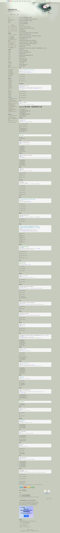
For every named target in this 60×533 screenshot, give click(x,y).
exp (19, 26)
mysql (9, 56)
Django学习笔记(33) (10, 69)
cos (19, 22)
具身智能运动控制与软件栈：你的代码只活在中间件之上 (28, 521)
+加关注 (20, 492)
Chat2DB (29, 1)
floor (19, 32)
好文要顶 (21, 487)
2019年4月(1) (10, 84)
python (22, 483)
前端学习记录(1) (10, 92)
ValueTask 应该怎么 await (23, 525)
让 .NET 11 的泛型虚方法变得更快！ (25, 522)
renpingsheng (12, 9)
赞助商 (25, 1)
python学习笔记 (23, 481)
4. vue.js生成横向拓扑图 (11, 38)
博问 (20, 1)
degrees (20, 23)
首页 (14, 14)
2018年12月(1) (10, 86)
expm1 (20, 28)
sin (19, 61)
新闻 (17, 1)
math (24, 483)
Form (9, 59)
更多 (8, 60)
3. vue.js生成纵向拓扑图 (11, 37)
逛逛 (31, 500)
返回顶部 (50, 498)
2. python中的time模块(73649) (12, 100)
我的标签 (9, 49)
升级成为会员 (47, 493)
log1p (20, 52)
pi (19, 56)
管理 (17, 14)
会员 (12, 1)
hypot (20, 40)
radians (20, 59)
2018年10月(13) (10, 87)
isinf (19, 43)
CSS (9, 55)
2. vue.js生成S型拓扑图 (11, 36)
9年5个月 (11, 20)
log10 (20, 50)
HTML (9, 52)
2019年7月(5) (10, 82)
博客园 (11, 14)
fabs (19, 29)
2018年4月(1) (10, 95)
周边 (15, 1)
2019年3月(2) (10, 85)
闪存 (22, 1)
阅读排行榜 (9, 97)
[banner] (9, 1)
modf (19, 55)
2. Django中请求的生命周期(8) (12, 117)
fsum (19, 37)
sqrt (19, 62)
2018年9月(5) (10, 88)
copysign (20, 20)
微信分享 (32, 487)
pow (19, 58)
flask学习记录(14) (10, 70)
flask (9, 54)
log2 (19, 53)
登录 (29, 500)
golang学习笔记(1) (10, 71)
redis (9, 53)
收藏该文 (28, 487)
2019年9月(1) (10, 81)
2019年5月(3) (10, 83)
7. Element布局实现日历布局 (11, 43)
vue (9, 57)
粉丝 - (23, 490)
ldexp (20, 46)
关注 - (26, 490)
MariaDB (9, 58)
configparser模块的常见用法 (26, 494)
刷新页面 (47, 498)
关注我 (25, 487)
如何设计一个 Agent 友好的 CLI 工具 (25, 526)
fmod (19, 34)
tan (19, 64)
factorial (20, 31)
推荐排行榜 (9, 114)
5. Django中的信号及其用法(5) (12, 122)
